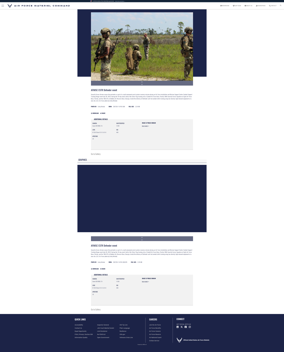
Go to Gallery (96, 153)
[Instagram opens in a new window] (190, 327)
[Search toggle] (280, 6)
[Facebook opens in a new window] (186, 327)
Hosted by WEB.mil (142, 344)
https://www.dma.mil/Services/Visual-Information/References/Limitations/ (159, 136)
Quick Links (80, 319)
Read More (145, 126)
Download (95, 113)
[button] (120, 1)
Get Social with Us (183, 324)
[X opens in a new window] (182, 327)
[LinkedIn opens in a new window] (177, 327)
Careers (153, 319)
